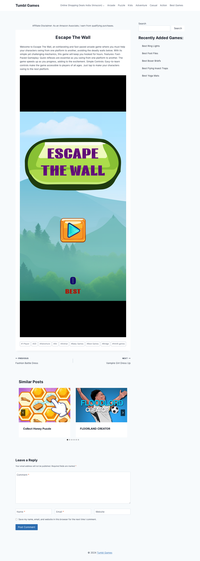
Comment (23, 474)
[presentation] (44, 405)
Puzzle (121, 5)
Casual (153, 5)
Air (55, 344)
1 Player (25, 344)
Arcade (111, 5)
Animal (64, 344)
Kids (130, 5)
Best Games (176, 5)
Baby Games (77, 344)
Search (142, 23)
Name (21, 511)
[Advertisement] (161, 100)
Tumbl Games (104, 552)
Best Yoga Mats (150, 75)
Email (60, 511)
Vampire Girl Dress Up (118, 360)
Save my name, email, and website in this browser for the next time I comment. (57, 519)
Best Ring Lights (151, 46)
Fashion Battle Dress (27, 360)
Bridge (105, 344)
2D (34, 344)
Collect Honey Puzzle (37, 428)
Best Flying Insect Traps (155, 68)
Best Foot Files (150, 53)
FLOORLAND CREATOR (95, 428)
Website (100, 511)
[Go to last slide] (23, 412)
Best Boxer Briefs (151, 60)
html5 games (118, 344)
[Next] (123, 412)
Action (163, 5)
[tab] (67, 439)
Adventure (141, 5)
